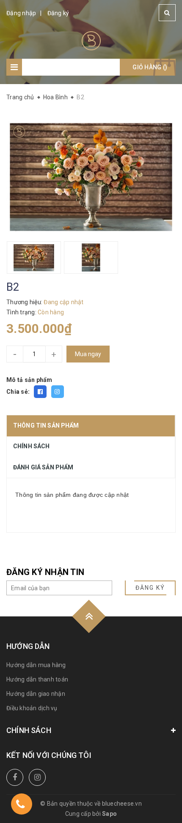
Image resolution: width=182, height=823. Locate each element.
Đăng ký (58, 13)
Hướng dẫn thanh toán (37, 679)
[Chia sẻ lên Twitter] (57, 391)
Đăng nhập (21, 13)
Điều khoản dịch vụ (32, 708)
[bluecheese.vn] (91, 40)
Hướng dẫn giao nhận (35, 693)
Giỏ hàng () (149, 67)
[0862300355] (20, 805)
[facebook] (14, 777)
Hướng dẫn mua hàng (36, 665)
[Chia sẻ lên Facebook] (40, 391)
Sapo (109, 813)
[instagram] (37, 777)
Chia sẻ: (18, 391)
